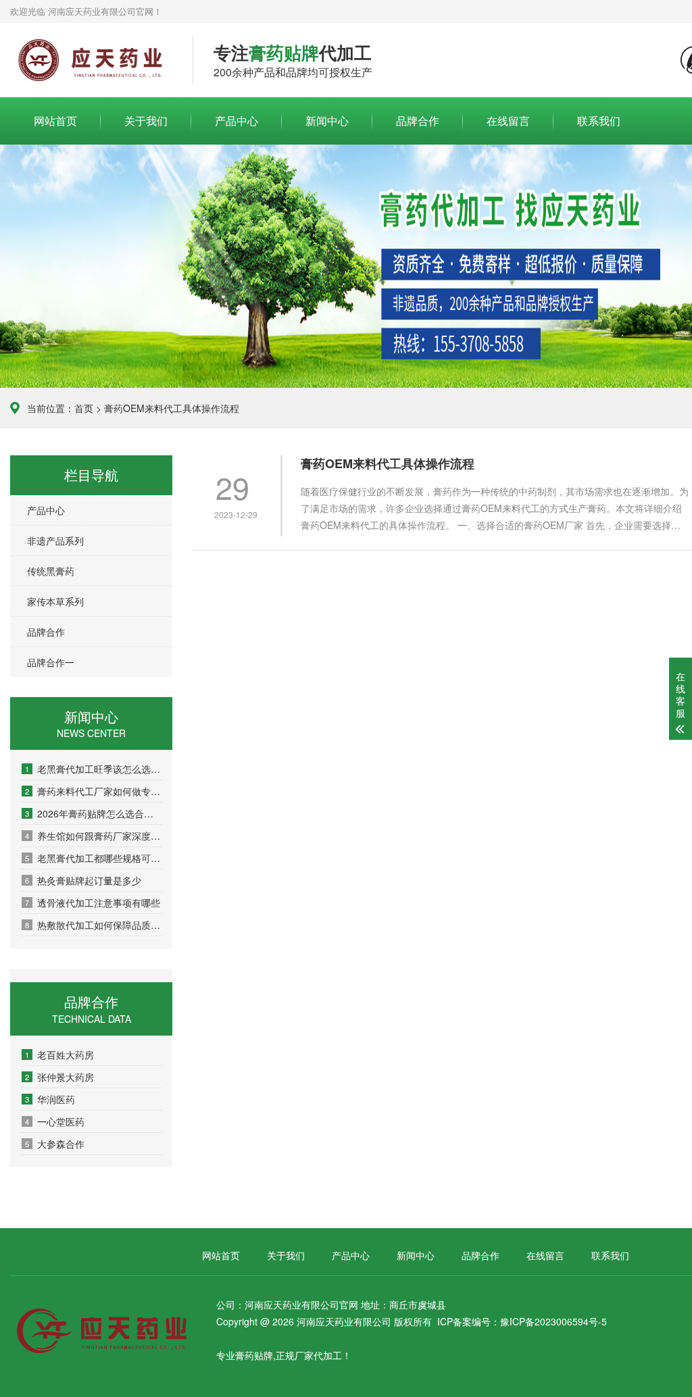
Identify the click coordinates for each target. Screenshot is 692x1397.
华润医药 (50, 1099)
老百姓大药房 (59, 1054)
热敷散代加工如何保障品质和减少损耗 (93, 925)
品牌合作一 (50, 662)
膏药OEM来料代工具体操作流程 (387, 463)
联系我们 (598, 120)
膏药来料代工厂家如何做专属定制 (93, 791)
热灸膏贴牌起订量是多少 (83, 880)
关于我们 (146, 120)
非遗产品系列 (55, 540)
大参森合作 (54, 1143)
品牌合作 (417, 120)
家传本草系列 (55, 601)
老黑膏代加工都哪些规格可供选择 (93, 858)
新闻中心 (327, 120)
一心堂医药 (54, 1121)
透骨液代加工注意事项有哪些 (92, 902)
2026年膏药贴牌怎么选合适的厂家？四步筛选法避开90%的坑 (93, 813)
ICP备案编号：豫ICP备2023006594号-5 (522, 1321)
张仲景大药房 (59, 1077)
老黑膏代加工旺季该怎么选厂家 (93, 769)
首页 (83, 408)
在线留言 (508, 120)
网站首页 (55, 120)
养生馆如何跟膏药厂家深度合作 (93, 835)
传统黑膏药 (50, 571)
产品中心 (236, 120)
